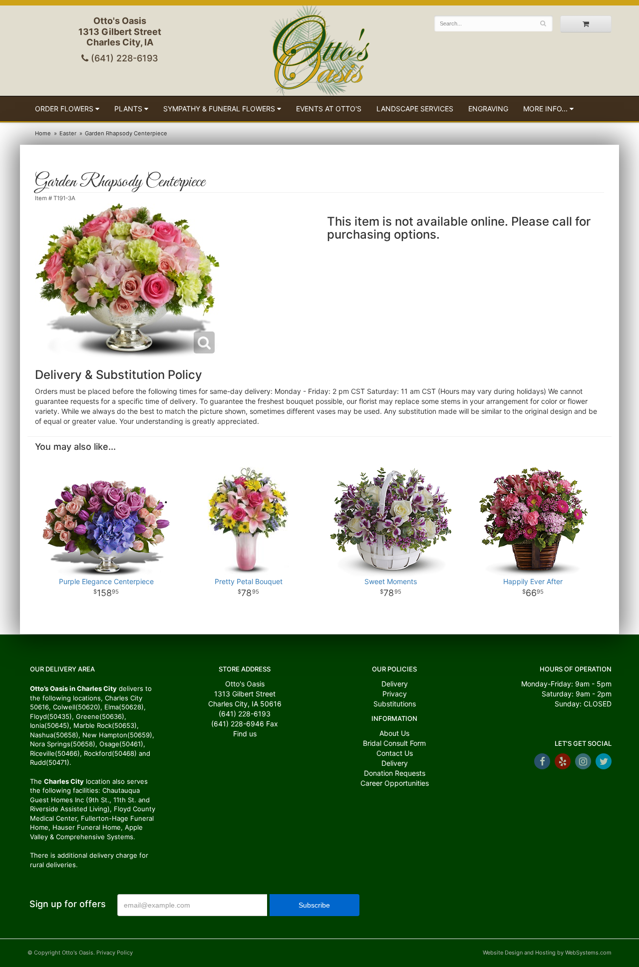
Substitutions (394, 703)
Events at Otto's (328, 108)
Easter (67, 133)
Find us (245, 733)
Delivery (394, 683)
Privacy (394, 693)
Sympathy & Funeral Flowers (219, 108)
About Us (394, 733)
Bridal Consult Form (394, 743)
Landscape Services (414, 108)
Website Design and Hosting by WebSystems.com (547, 952)
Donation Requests (394, 773)
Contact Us (394, 753)
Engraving (488, 108)
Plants (128, 108)
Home (43, 133)
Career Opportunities (394, 783)
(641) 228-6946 (237, 723)
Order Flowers (64, 108)
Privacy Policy (114, 952)
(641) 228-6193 (123, 58)
